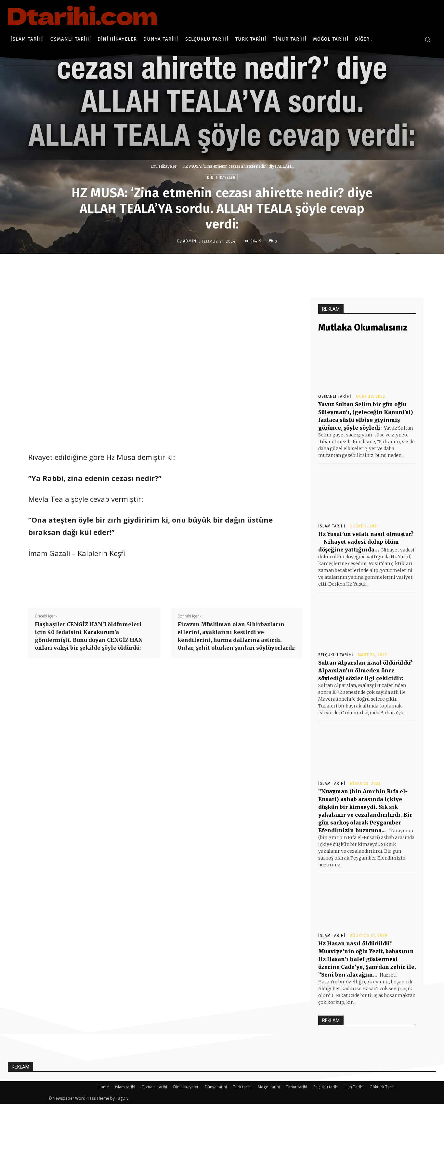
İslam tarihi (332, 526)
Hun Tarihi (354, 1087)
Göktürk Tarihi (383, 1087)
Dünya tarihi (216, 1087)
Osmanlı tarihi (334, 396)
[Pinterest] (242, 267)
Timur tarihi (296, 1087)
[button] (427, 39)
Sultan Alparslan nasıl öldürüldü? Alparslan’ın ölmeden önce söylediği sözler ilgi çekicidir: (365, 670)
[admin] (172, 241)
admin (189, 241)
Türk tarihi (242, 1087)
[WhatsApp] (257, 267)
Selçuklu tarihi (335, 655)
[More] (273, 267)
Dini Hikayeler (163, 166)
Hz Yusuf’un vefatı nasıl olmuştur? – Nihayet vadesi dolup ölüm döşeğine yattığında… (365, 542)
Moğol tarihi (269, 1087)
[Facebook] (212, 267)
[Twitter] (227, 267)
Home (103, 1087)
